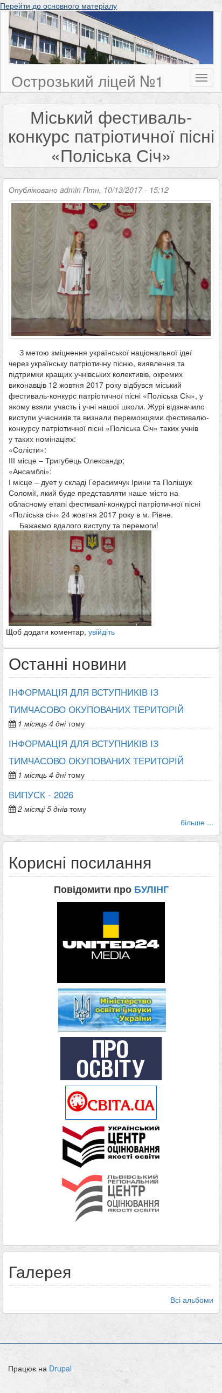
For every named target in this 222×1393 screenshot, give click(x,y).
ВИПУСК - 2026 (41, 794)
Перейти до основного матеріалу (58, 5)
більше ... (197, 822)
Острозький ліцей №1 (87, 80)
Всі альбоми (191, 1299)
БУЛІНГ (151, 889)
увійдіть (101, 631)
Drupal (60, 1368)
